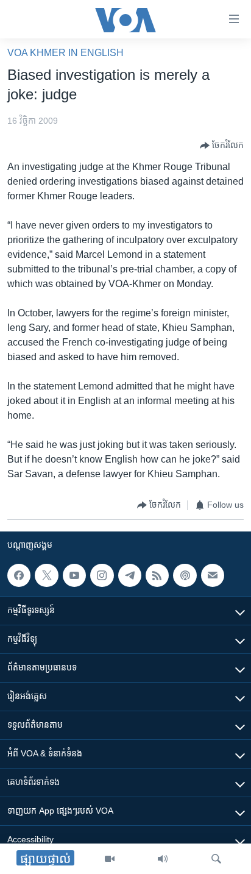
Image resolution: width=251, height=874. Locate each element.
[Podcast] (184, 575)
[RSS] (157, 575)
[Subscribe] (212, 575)
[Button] (222, 145)
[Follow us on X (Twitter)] (46, 575)
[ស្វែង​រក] (216, 859)
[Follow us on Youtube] (74, 575)
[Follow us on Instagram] (101, 575)
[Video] (109, 859)
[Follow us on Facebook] (18, 575)
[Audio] (162, 859)
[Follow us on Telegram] (129, 575)
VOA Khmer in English (65, 53)
